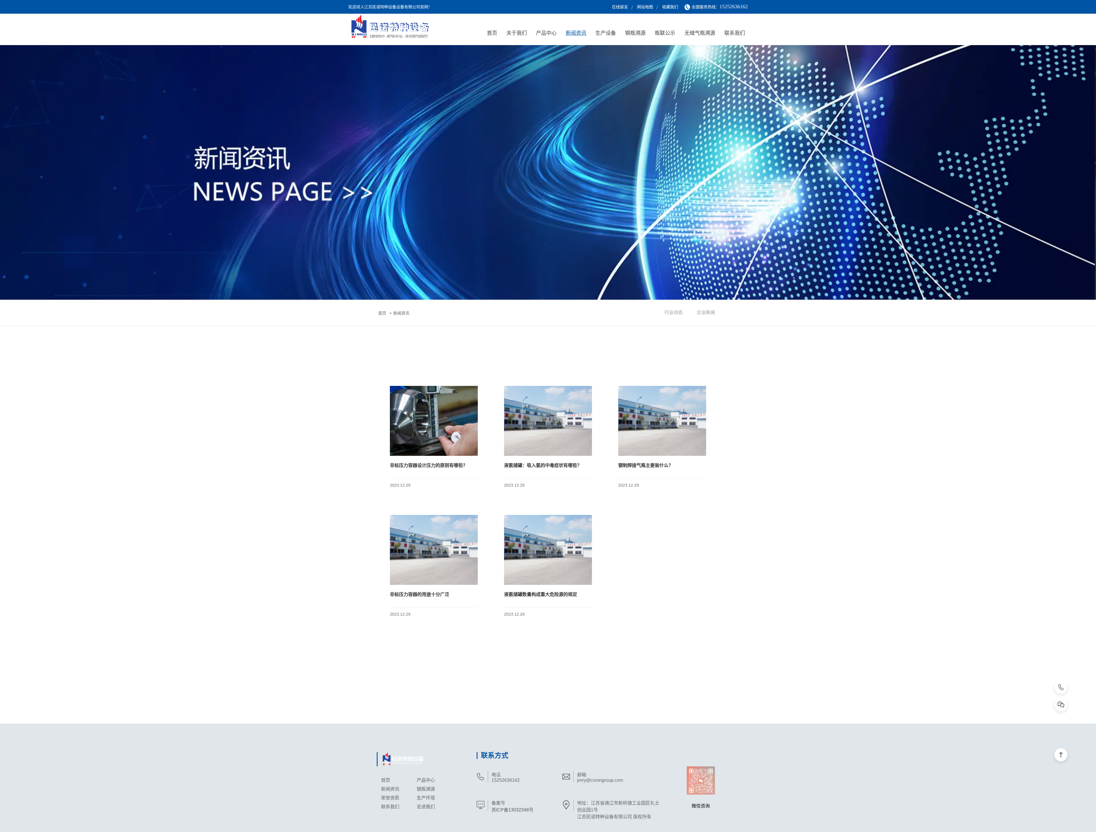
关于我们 (516, 33)
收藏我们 (670, 7)
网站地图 (645, 7)
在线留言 (620, 7)
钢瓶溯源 (635, 33)
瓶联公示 (665, 33)
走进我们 (426, 806)
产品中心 (546, 33)
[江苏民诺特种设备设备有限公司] (395, 28)
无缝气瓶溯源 (699, 33)
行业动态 (673, 312)
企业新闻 (706, 312)
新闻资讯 (576, 33)
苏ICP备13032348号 (512, 809)
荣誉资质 (390, 797)
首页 (492, 33)
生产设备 (605, 33)
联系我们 (734, 33)
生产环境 (426, 797)
